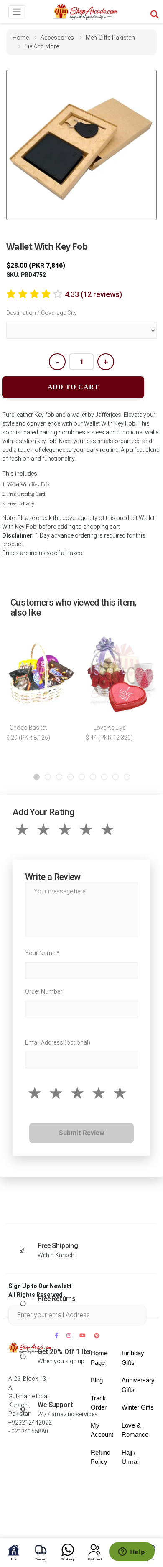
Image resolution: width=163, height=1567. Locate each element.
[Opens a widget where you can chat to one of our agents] (132, 1552)
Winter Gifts (138, 1407)
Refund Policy (100, 1457)
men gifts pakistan (110, 37)
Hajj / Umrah (131, 1457)
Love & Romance (135, 1430)
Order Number (43, 991)
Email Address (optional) (57, 1042)
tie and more (41, 46)
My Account (102, 1430)
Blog (97, 1380)
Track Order (99, 1403)
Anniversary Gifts (138, 1385)
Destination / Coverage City (41, 312)
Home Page (99, 1357)
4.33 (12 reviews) (93, 294)
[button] (36, 777)
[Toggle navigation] (16, 11)
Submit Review (81, 1133)
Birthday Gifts (133, 1357)
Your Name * (42, 953)
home (21, 37)
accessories (57, 37)
